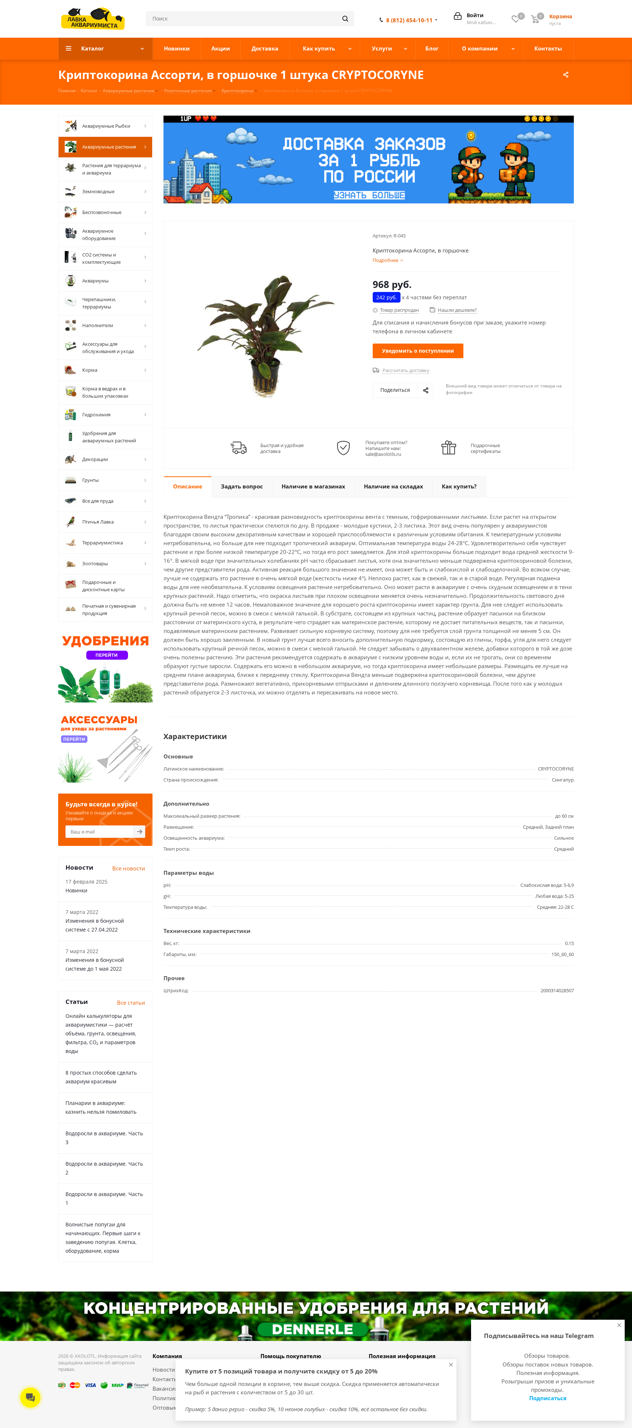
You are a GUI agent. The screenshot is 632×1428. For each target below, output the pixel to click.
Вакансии (165, 1388)
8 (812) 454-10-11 (409, 20)
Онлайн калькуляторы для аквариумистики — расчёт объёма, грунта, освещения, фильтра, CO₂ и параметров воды (100, 1033)
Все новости (128, 868)
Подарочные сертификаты (486, 448)
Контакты (165, 1379)
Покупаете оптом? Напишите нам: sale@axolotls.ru (386, 448)
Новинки (76, 890)
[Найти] (345, 18)
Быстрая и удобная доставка (282, 448)
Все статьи (131, 1002)
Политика (166, 1398)
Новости (164, 1369)
